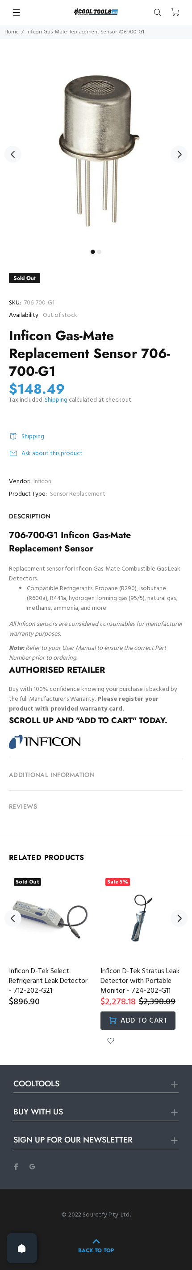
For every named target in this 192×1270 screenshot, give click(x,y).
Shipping (56, 400)
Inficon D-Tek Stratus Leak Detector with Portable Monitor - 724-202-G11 (139, 981)
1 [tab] (93, 252)
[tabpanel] (96, 149)
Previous (12, 154)
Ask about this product (52, 453)
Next (179, 154)
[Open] (22, 1248)
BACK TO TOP (96, 1250)
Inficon (42, 482)
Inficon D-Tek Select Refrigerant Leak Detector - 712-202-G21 (48, 981)
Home (11, 32)
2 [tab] (99, 252)
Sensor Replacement (77, 494)
